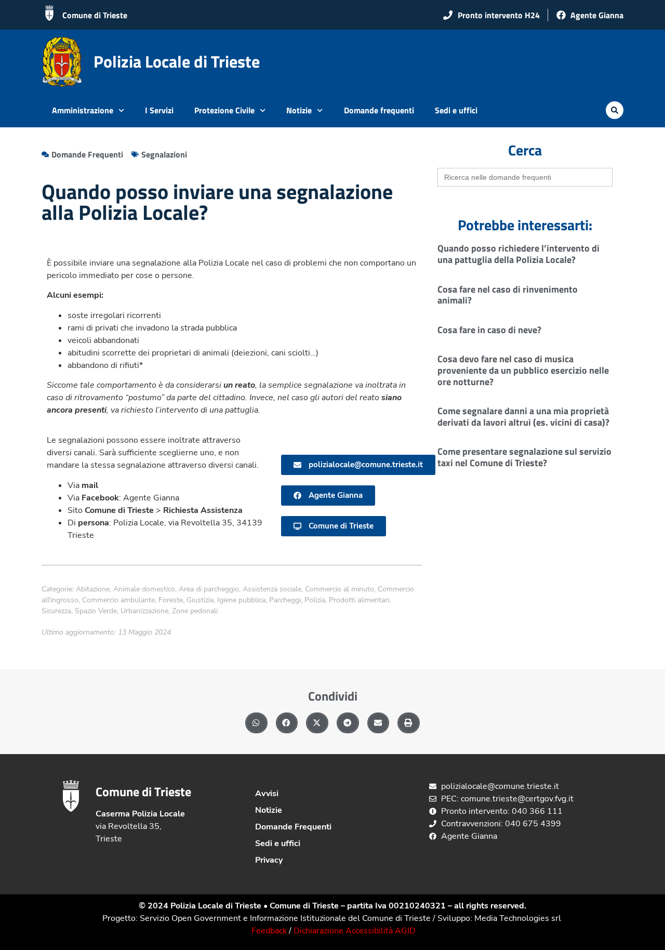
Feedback (269, 930)
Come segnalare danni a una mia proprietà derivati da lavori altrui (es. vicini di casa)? (523, 416)
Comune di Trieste (94, 15)
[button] (614, 110)
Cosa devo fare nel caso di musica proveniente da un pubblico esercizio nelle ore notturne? (523, 370)
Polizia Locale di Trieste (177, 61)
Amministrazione (82, 110)
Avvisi (266, 793)
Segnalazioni (164, 154)
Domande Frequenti (293, 827)
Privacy (269, 860)
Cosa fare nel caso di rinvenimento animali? (507, 295)
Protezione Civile (224, 110)
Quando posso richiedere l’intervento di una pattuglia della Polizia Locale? (518, 254)
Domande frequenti (379, 110)
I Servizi (159, 110)
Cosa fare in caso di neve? (489, 330)
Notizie (299, 110)
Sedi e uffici (456, 110)
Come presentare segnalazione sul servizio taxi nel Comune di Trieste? (524, 457)
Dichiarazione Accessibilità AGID (355, 930)
